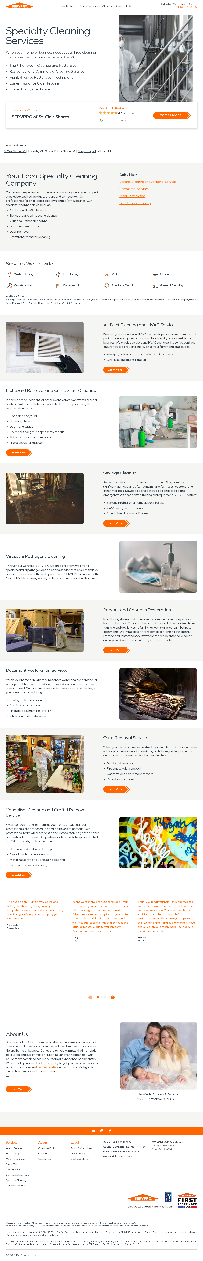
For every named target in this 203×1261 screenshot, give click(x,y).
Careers (42, 1153)
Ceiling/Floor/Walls (142, 299)
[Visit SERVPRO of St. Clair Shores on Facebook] (110, 1131)
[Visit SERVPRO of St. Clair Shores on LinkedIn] (93, 1131)
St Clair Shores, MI (15, 151)
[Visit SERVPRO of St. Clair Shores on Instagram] (102, 1131)
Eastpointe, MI (87, 151)
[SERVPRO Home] (19, 5)
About (106, 6)
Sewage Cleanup (15, 299)
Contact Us (123, 6)
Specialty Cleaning (16, 1180)
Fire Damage (13, 1153)
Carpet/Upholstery (120, 299)
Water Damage (14, 1148)
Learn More (115, 369)
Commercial (88, 6)
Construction (13, 1169)
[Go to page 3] (105, 997)
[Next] (112, 997)
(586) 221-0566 (186, 7)
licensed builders (47, 1067)
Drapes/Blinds (188, 299)
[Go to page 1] (98, 997)
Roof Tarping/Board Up (36, 303)
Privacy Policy (78, 1153)
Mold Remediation (132, 196)
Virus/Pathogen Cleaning (67, 299)
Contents (76, 303)
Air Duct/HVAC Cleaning (95, 299)
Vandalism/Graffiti (60, 303)
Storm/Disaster (14, 1164)
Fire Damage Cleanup (135, 203)
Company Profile (47, 1148)
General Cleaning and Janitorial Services (147, 182)
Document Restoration (166, 299)
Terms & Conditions (81, 1148)
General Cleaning (15, 1185)
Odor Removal (14, 303)
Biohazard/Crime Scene (39, 299)
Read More (17, 1089)
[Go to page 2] (101, 997)
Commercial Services (133, 189)
